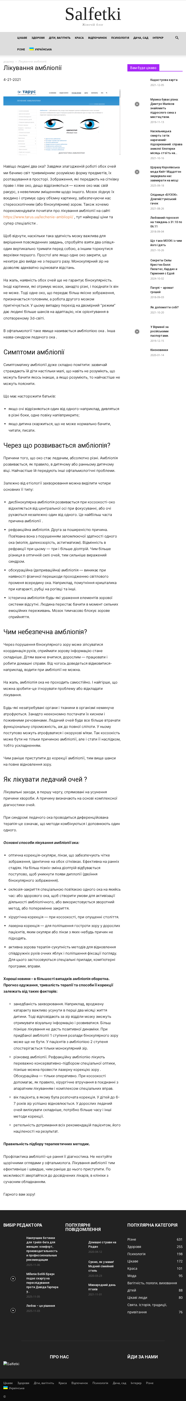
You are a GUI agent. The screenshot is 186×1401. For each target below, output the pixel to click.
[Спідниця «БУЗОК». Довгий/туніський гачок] (137, 199)
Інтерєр (158, 37)
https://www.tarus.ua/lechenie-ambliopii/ (38, 217)
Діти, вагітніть (59, 37)
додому (8, 61)
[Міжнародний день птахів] (75, 1289)
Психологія (120, 37)
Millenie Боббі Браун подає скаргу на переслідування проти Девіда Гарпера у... (42, 1282)
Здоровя (38, 37)
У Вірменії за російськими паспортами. (159, 331)
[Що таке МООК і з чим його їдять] (137, 245)
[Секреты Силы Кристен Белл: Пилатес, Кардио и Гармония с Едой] (137, 265)
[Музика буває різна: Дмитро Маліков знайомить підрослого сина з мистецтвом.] (137, 104)
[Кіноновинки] (137, 354)
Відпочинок (97, 37)
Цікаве (22, 37)
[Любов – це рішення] (13, 1310)
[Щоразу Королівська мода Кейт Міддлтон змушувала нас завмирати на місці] (137, 172)
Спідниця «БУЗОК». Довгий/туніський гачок (164, 199)
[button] (177, 38)
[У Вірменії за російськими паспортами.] (137, 331)
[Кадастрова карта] (137, 84)
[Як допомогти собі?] (137, 308)
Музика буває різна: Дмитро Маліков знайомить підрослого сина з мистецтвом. (164, 108)
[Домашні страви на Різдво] (75, 1247)
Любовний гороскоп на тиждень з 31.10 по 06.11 (166, 222)
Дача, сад (140, 37)
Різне (21, 49)
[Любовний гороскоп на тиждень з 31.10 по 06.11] (137, 222)
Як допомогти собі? (164, 307)
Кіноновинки (159, 350)
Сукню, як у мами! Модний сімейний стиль (101, 1266)
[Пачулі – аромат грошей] (137, 292)
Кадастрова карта (164, 80)
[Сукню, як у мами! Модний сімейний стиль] (75, 1266)
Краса (79, 37)
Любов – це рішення (40, 1306)
